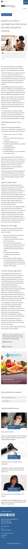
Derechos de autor (5, 526)
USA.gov (18, 543)
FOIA (2, 528)
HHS (14, 543)
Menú (25, 2)
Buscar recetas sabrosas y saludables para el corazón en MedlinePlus (11, 382)
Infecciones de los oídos (6, 14)
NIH (11, 543)
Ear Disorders (5, 401)
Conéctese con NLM (6, 511)
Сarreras (3, 537)
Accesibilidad (4, 535)
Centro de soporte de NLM (7, 533)
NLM (8, 543)
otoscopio (17, 159)
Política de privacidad (6, 530)
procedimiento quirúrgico (13, 210)
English (25, 8)
